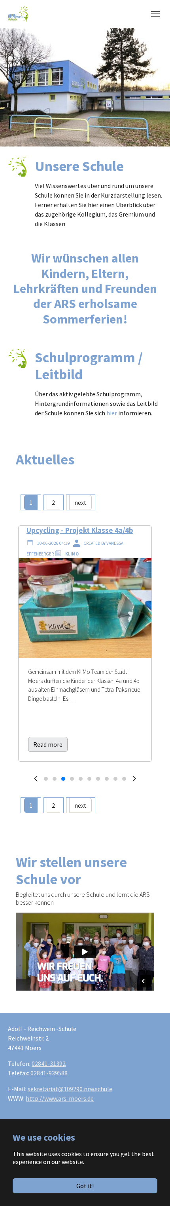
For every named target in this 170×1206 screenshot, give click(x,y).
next (80, 502)
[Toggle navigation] (155, 14)
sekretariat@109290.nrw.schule (70, 1089)
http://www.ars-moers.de (60, 1098)
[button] (35, 780)
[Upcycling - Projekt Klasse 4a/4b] (85, 607)
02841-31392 (49, 1063)
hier (111, 413)
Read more (47, 744)
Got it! (85, 1186)
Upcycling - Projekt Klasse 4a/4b (79, 530)
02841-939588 (49, 1073)
